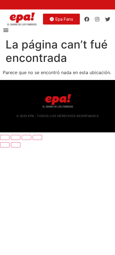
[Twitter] (107, 18)
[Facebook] (86, 18)
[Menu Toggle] (6, 30)
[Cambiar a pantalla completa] (15, 137)
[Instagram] (97, 18)
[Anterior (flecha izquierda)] (4, 144)
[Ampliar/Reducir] (4, 137)
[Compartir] (26, 137)
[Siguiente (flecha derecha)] (15, 144)
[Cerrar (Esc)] (37, 137)
